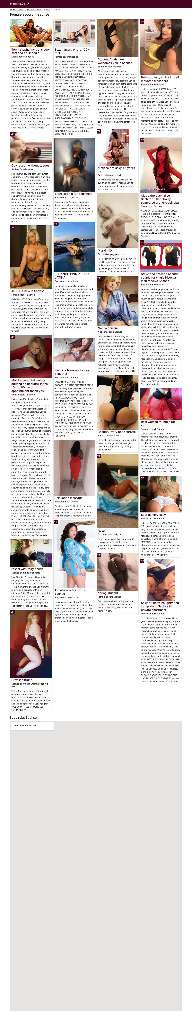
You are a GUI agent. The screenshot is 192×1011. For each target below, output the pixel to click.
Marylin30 (105, 250)
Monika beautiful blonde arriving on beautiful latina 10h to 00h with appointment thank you (29, 386)
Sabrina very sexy (153, 514)
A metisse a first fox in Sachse (70, 591)
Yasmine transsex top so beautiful (72, 372)
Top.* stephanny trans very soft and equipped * (30, 51)
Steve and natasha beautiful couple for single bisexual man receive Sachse (160, 277)
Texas (47, 9)
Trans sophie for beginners (73, 193)
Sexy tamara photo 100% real (72, 51)
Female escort (17, 9)
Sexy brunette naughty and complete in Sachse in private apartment (160, 606)
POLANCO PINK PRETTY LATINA (72, 275)
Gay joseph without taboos (30, 165)
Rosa (101, 530)
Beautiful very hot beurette (117, 432)
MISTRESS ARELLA (19, 4)
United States (34, 9)
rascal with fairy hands (27, 569)
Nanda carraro (108, 328)
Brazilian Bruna (21, 680)
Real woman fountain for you (158, 423)
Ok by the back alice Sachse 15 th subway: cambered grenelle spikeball (160, 199)
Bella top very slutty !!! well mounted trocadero (160, 79)
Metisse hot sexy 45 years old (116, 169)
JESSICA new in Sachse (27, 291)
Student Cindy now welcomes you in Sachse (115, 61)
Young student (108, 593)
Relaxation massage (69, 498)
